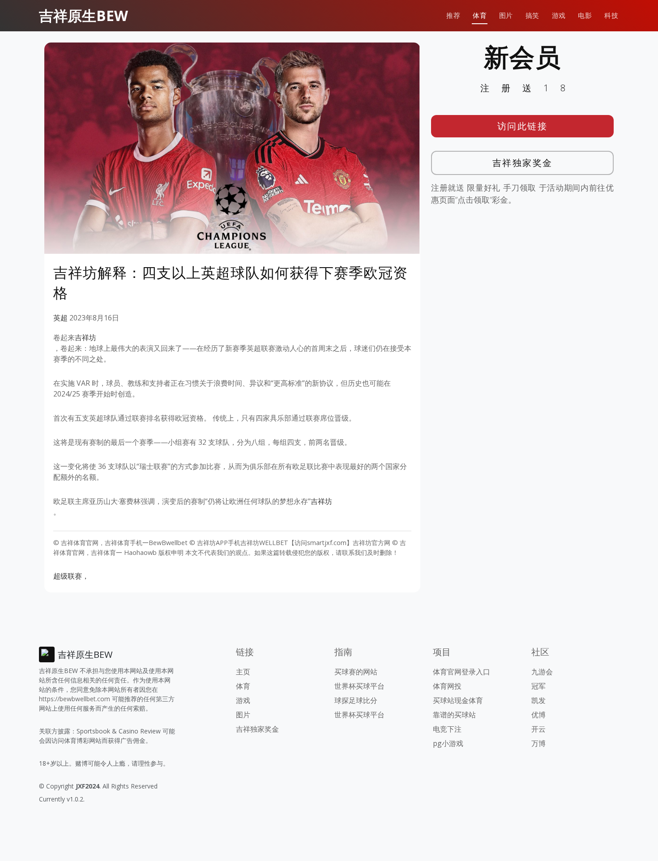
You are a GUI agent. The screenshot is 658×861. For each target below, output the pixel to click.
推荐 (453, 15)
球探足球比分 (355, 700)
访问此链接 (522, 126)
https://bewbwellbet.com (74, 699)
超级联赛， (71, 576)
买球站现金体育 (458, 700)
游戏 (559, 15)
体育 (480, 15)
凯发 (538, 700)
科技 (611, 15)
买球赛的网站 (355, 672)
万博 (538, 743)
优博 (538, 715)
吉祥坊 (85, 337)
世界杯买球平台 (359, 686)
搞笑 (532, 15)
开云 (538, 729)
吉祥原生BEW (83, 15)
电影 (585, 15)
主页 (243, 672)
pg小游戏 (448, 743)
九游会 (542, 672)
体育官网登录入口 (461, 672)
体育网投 (447, 686)
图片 (506, 15)
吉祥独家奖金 (522, 163)
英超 (60, 318)
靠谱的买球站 (454, 715)
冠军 (538, 686)
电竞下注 (447, 729)
